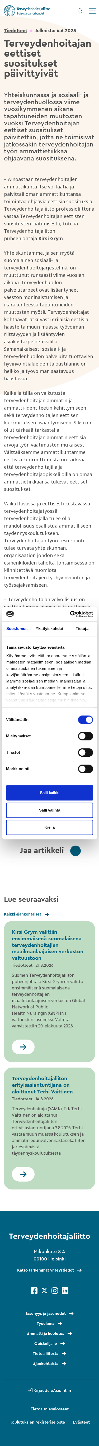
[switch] (85, 736)
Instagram (54, 1290)
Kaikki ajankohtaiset (22, 914)
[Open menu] (92, 11)
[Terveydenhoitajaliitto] (27, 10)
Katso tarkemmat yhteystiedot (45, 1270)
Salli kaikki (49, 792)
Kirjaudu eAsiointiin (52, 1390)
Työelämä (45, 1324)
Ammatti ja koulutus (45, 1334)
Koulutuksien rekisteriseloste (37, 1422)
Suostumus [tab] (17, 628)
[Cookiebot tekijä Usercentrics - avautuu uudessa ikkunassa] (70, 614)
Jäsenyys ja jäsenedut (46, 1314)
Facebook (34, 1290)
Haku (80, 10)
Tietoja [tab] (82, 628)
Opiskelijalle (45, 1344)
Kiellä (49, 827)
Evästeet (81, 1422)
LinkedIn (65, 1290)
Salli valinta (49, 810)
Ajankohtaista (45, 1364)
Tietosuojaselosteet (50, 1409)
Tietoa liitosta (45, 1354)
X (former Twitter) (44, 1290)
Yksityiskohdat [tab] (49, 628)
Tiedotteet (15, 30)
